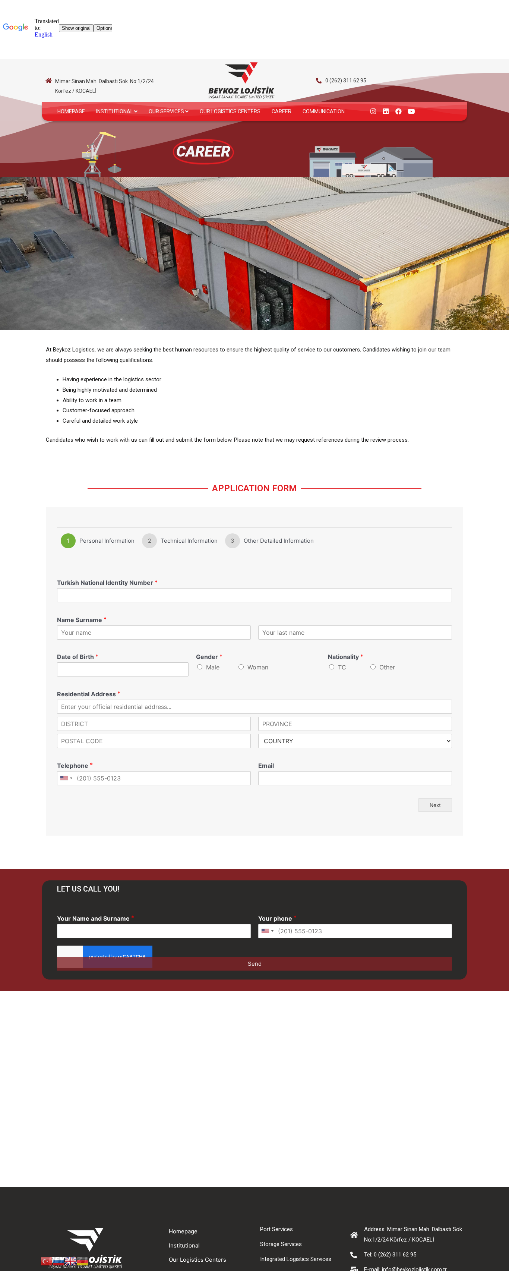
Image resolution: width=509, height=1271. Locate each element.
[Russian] (58, 1260)
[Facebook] (398, 111)
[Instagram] (373, 111)
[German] (82, 1260)
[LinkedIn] (385, 111)
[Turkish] (47, 1260)
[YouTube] (411, 111)
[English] (70, 1260)
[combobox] (66, 778)
